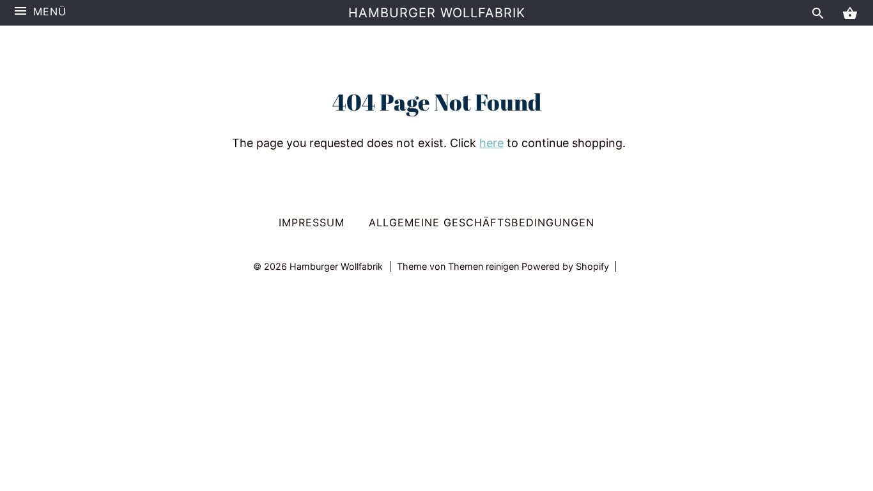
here (491, 143)
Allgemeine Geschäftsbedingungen (481, 222)
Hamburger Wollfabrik (436, 12)
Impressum (311, 222)
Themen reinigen (484, 266)
